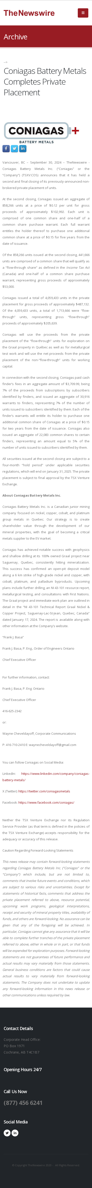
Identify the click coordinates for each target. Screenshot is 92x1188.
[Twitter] (7, 1133)
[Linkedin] (15, 1133)
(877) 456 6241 (23, 1103)
